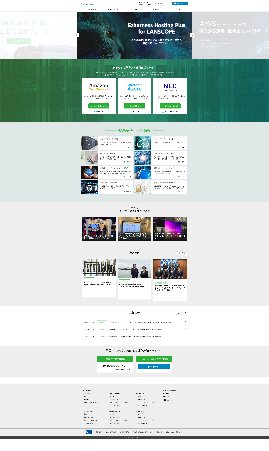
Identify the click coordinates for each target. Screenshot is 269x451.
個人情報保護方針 (124, 432)
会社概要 (98, 432)
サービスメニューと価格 (119, 402)
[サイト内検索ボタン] (169, 3)
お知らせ (177, 9)
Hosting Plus (88, 411)
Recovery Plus (115, 393)
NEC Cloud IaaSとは (171, 111)
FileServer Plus (115, 411)
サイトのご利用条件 (110, 432)
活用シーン (134, 9)
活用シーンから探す (169, 390)
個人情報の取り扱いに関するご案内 (143, 432)
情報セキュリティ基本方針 (173, 432)
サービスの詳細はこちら (99, 106)
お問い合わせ (181, 3)
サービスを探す (113, 9)
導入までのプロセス (91, 420)
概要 (112, 396)
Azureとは (135, 111)
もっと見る (181, 313)
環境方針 (159, 432)
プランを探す (91, 9)
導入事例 (156, 9)
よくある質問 (115, 405)
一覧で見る (181, 253)
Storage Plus (141, 393)
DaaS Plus (140, 411)
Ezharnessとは (89, 393)
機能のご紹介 (115, 399)
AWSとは (100, 111)
